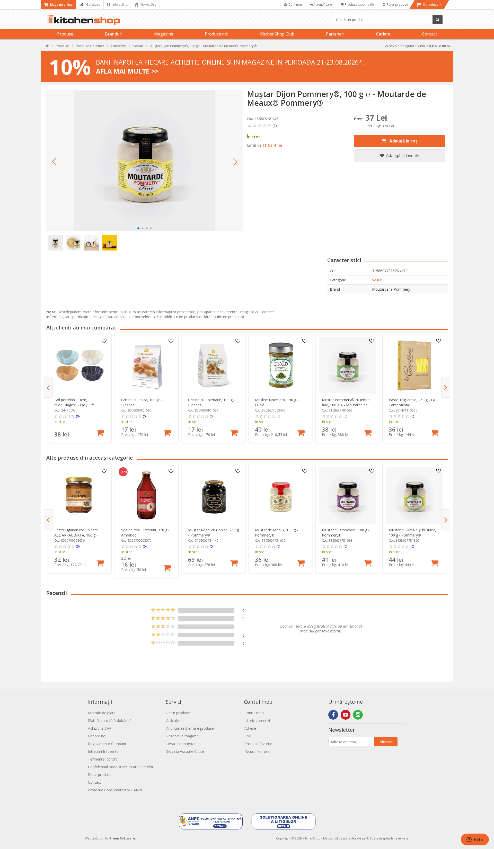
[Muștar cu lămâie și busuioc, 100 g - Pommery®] (414, 495)
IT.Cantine (272, 145)
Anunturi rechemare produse (190, 728)
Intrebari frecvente (103, 751)
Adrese (250, 728)
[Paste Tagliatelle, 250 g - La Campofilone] (414, 365)
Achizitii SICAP (99, 728)
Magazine (163, 34)
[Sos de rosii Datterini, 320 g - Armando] (147, 495)
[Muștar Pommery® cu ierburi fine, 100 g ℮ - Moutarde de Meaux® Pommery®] (347, 365)
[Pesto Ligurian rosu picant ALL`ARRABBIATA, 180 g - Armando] (80, 495)
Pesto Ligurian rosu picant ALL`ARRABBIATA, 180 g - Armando (76, 535)
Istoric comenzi (257, 720)
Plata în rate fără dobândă (109, 720)
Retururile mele (257, 751)
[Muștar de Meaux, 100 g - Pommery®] (280, 495)
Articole (172, 720)
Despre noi (97, 736)
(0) (78, 416)
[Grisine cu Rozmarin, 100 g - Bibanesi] (214, 365)
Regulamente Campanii (107, 743)
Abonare (386, 742)
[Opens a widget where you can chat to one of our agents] (475, 840)
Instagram (358, 715)
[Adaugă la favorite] (104, 341)
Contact (429, 34)
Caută (438, 19)
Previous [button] (48, 387)
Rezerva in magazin (182, 736)
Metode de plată (102, 712)
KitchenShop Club (277, 34)
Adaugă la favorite (402, 156)
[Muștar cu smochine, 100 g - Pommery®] (347, 495)
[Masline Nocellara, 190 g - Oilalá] (280, 365)
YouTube (345, 715)
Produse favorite (258, 743)
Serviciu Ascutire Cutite (185, 751)
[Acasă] (47, 47)
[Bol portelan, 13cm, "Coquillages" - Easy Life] (80, 365)
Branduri (113, 34)
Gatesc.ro (92, 4)
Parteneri (335, 34)
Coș (247, 736)
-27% (124, 472)
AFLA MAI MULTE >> (127, 71)
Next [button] (445, 387)
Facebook (333, 715)
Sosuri (377, 280)
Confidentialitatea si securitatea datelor (120, 766)
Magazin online (61, 4)
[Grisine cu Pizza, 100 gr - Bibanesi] (147, 365)
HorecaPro (148, 4)
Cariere (383, 34)
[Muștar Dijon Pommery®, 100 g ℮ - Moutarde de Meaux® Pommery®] (144, 160)
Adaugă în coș (403, 141)
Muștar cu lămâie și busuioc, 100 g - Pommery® (412, 533)
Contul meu (254, 712)
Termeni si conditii (103, 759)
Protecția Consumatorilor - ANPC (115, 790)
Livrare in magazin (181, 743)
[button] (54, 161)
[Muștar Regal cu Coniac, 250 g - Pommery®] (214, 495)
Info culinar (120, 4)
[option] (79, 388)
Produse (65, 34)
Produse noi (216, 34)
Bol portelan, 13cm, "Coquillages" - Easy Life (74, 402)
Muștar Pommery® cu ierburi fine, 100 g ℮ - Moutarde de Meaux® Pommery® (346, 405)
